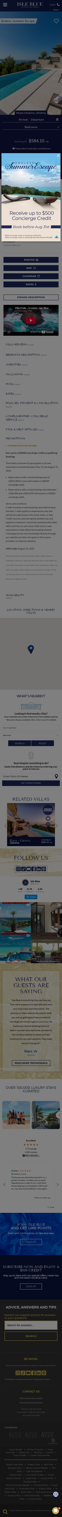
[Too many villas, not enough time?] (56, 1495)
